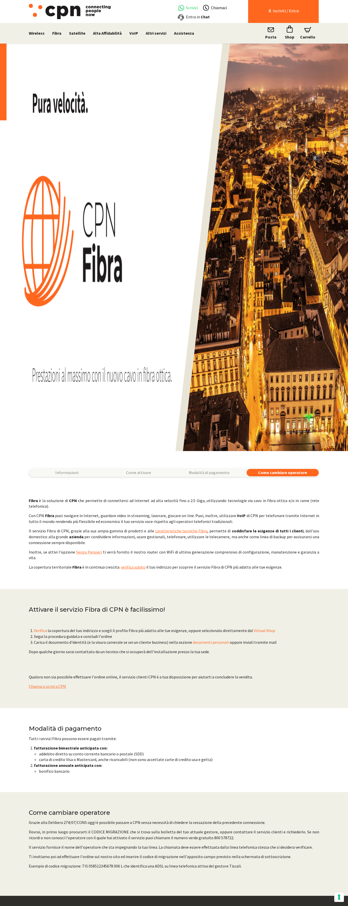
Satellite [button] (77, 33)
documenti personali (211, 642)
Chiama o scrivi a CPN (47, 686)
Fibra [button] (56, 33)
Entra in (198, 16)
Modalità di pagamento (209, 472)
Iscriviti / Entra (285, 10)
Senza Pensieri (89, 552)
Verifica (40, 630)
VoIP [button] (133, 33)
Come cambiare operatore (282, 472)
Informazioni (66, 472)
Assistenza (184, 33)
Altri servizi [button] (156, 33)
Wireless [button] (37, 33)
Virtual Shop (264, 630)
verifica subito (133, 567)
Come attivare (138, 472)
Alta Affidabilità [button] (107, 33)
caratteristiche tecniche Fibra (181, 530)
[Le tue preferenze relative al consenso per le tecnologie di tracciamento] (339, 897)
